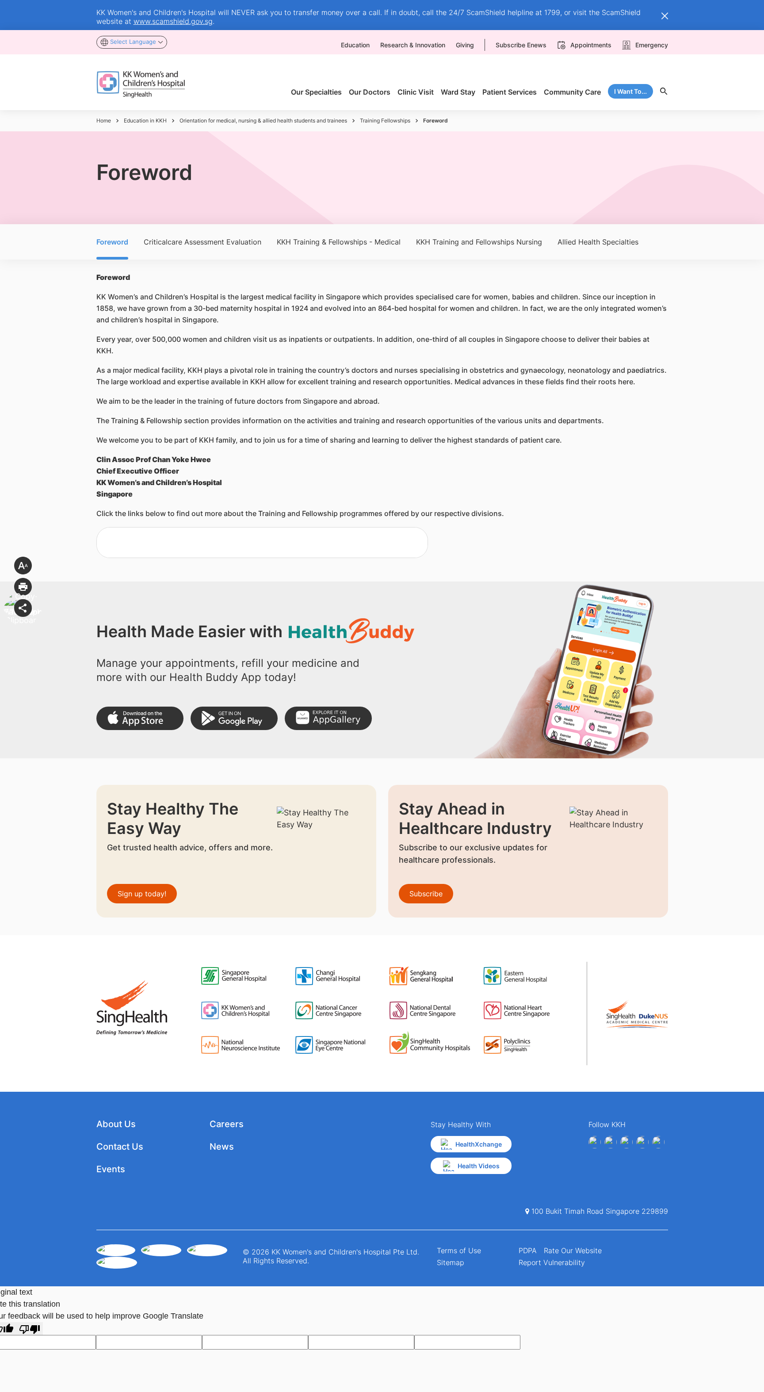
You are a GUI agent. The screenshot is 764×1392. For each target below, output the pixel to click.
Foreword (112, 241)
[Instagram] (626, 1142)
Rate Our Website (573, 1250)
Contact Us (119, 1146)
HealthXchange (478, 1144)
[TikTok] (658, 1142)
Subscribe (426, 893)
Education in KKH (145, 120)
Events (110, 1169)
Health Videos (479, 1166)
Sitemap (450, 1262)
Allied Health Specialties (598, 241)
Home (103, 120)
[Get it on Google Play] (234, 718)
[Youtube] (610, 1142)
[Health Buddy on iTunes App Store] (139, 718)
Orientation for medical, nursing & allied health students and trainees (263, 120)
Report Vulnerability (552, 1262)
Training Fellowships (385, 120)
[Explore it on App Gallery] (328, 718)
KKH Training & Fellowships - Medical (339, 241)
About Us (116, 1124)
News (222, 1146)
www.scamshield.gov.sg (173, 21)
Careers (227, 1124)
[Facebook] (594, 1142)
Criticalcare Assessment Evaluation (202, 241)
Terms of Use (459, 1250)
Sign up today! (142, 893)
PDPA (528, 1250)
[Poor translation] (29, 1328)
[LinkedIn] (642, 1142)
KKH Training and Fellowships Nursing (479, 241)
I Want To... (630, 91)
